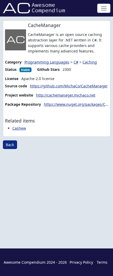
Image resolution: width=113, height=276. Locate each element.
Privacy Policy (81, 262)
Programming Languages (46, 62)
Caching (90, 62)
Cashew (19, 128)
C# (76, 62)
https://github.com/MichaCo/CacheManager (69, 85)
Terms (102, 262)
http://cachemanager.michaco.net (65, 95)
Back (10, 144)
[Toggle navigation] (103, 8)
